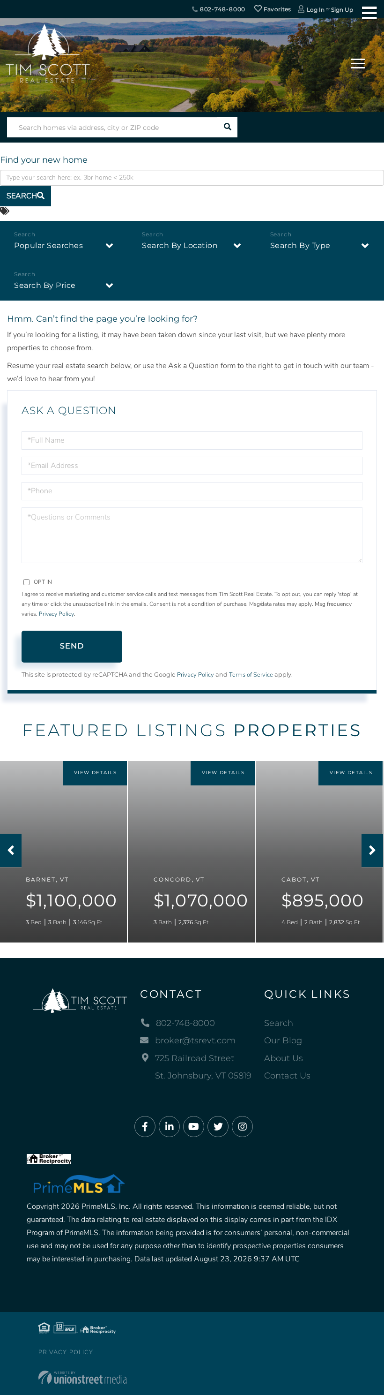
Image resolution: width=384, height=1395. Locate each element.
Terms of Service (251, 675)
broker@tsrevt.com (195, 1040)
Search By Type (300, 245)
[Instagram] (242, 1127)
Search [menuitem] (278, 1023)
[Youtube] (194, 1127)
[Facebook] (145, 1127)
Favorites (276, 9)
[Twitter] (218, 1127)
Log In (316, 9)
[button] (227, 127)
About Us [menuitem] (283, 1058)
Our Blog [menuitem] (283, 1040)
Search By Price (45, 285)
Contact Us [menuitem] (287, 1076)
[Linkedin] (169, 1127)
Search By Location (180, 245)
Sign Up (342, 9)
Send (72, 645)
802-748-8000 (221, 9)
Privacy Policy (56, 614)
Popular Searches (48, 245)
